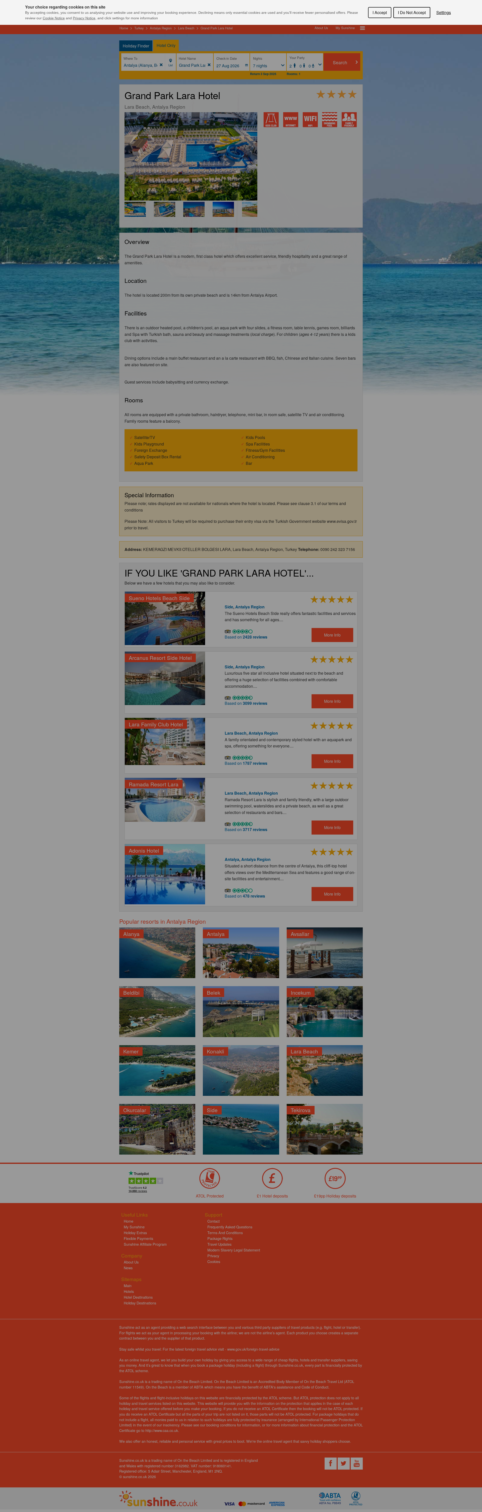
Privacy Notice (84, 18)
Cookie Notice (54, 18)
